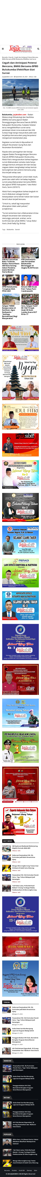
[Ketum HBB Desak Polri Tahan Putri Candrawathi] (30, 280)
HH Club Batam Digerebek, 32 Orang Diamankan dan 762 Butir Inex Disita (25, 1049)
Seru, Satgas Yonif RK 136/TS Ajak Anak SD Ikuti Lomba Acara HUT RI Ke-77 (29, 310)
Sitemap (29, 1170)
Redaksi (14, 1170)
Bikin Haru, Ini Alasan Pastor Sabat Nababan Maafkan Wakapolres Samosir (25, 1141)
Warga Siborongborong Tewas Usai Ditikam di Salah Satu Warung (25, 867)
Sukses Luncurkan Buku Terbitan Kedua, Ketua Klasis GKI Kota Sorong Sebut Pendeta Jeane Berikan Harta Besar (10, 266)
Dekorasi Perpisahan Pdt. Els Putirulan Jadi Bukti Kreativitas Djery (23, 857)
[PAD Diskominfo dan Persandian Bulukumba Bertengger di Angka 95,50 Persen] (30, 252)
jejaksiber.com (8, 77)
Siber (35, 1170)
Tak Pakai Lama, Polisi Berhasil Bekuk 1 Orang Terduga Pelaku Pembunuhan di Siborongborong (24, 888)
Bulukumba (10, 229)
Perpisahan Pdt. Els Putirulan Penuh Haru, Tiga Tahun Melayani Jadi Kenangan (25, 877)
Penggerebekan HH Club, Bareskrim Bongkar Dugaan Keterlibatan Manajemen (25, 1040)
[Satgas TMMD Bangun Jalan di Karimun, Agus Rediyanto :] (11, 299)
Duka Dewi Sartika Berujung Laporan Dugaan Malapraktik (23, 1030)
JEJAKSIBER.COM (16, 1174)
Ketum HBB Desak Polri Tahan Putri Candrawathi (29, 289)
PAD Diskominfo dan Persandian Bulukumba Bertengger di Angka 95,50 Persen (29, 264)
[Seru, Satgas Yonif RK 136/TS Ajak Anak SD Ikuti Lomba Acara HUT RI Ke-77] (30, 299)
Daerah (11, 57)
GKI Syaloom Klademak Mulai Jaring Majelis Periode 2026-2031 (25, 847)
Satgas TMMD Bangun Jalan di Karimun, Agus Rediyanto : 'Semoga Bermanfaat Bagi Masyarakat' (9, 312)
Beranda (5, 57)
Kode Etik (22, 1170)
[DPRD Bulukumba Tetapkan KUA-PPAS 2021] (11, 280)
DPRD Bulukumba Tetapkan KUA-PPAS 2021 (9, 289)
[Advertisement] (20, 22)
